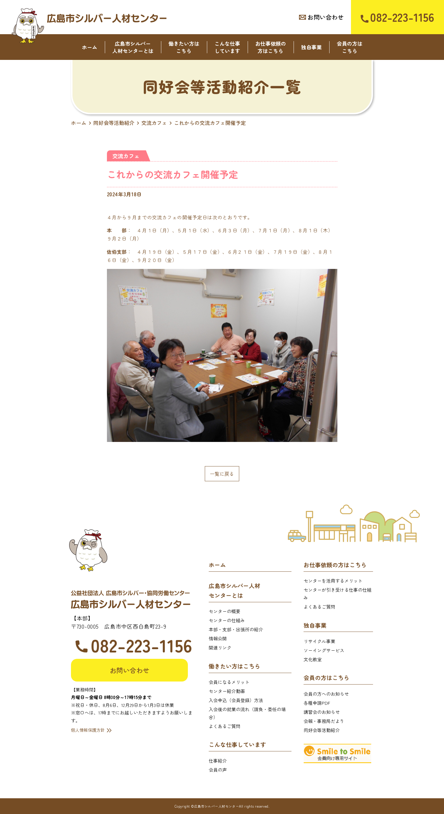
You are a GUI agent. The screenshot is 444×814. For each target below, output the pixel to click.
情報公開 (218, 638)
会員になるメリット (229, 682)
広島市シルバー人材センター (106, 18)
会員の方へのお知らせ (326, 694)
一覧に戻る (222, 473)
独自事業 (311, 47)
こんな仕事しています (227, 47)
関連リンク (220, 647)
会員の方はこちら (349, 47)
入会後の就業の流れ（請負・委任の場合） (247, 713)
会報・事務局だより (324, 721)
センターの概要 (224, 611)
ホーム (89, 47)
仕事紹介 (218, 760)
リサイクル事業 (319, 641)
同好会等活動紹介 (322, 730)
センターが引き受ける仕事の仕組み (338, 594)
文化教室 (313, 659)
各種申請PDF (317, 703)
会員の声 (218, 770)
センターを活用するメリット (333, 580)
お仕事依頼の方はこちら (270, 47)
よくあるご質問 (224, 726)
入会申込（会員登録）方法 (236, 700)
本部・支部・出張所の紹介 (236, 629)
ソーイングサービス (324, 650)
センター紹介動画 (227, 691)
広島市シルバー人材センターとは (132, 47)
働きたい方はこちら (184, 47)
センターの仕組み (227, 620)
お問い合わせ (325, 17)
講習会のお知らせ (322, 712)
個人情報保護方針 (88, 730)
